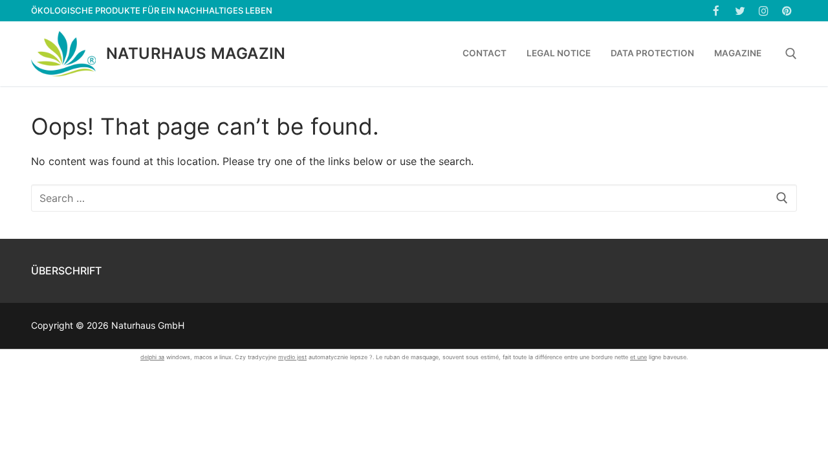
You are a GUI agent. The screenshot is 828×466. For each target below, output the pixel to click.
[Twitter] (740, 11)
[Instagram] (764, 11)
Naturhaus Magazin (196, 53)
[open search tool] (791, 54)
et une (638, 357)
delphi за (152, 357)
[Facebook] (716, 11)
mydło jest (292, 357)
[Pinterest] (787, 11)
